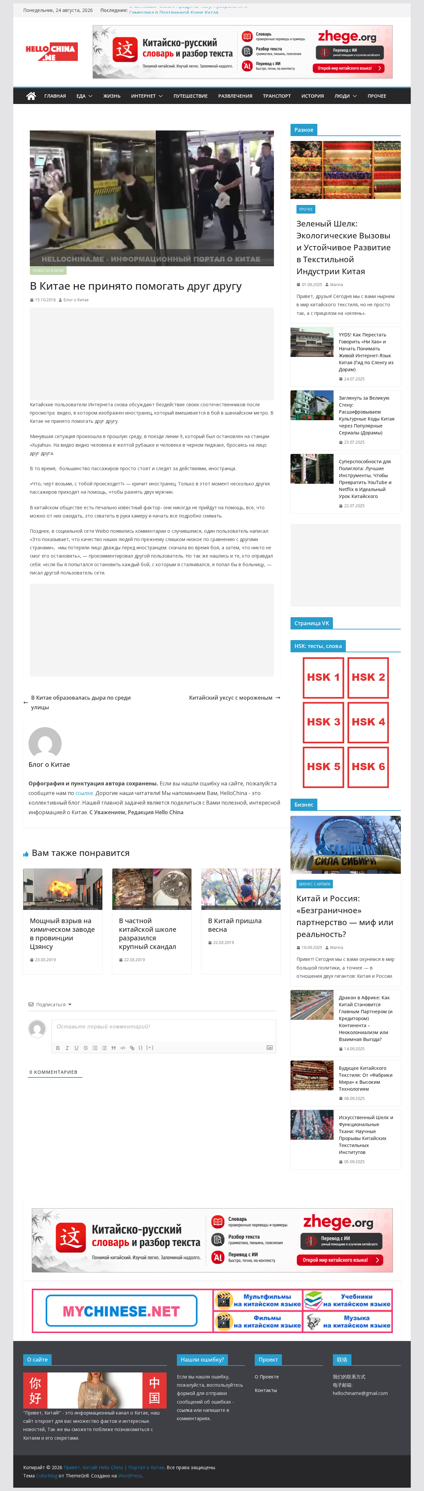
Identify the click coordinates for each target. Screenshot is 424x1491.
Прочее (377, 96)
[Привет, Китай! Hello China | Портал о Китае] (31, 96)
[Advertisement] (152, 354)
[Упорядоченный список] (95, 1048)
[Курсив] (67, 1048)
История (312, 96)
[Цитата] (113, 1048)
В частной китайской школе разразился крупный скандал (147, 933)
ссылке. (85, 793)
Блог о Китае (76, 300)
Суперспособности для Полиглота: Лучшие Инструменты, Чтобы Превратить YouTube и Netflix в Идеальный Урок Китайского (365, 478)
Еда (81, 96)
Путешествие (191, 96)
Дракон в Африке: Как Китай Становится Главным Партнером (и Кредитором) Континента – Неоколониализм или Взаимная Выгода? (366, 1018)
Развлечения (235, 96)
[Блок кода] (123, 1048)
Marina (336, 284)
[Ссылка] (132, 1048)
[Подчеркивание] (76, 1048)
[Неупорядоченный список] (104, 1048)
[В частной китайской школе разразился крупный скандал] (151, 873)
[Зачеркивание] (85, 1048)
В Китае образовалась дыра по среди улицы (81, 702)
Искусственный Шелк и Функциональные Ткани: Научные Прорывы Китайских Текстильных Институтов (366, 1134)
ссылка (184, 1410)
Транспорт (277, 96)
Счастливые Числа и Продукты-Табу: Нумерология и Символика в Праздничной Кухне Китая (188, 13)
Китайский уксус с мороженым (231, 697)
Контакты (266, 1390)
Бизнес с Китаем (314, 884)
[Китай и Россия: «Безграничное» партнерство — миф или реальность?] (346, 845)
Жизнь (112, 96)
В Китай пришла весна (235, 925)
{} (140, 1047)
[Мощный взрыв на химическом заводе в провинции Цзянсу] (62, 873)
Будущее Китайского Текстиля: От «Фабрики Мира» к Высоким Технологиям (366, 1078)
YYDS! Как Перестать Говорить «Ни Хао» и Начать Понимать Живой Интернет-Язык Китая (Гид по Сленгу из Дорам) (366, 352)
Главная (55, 96)
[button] (89, 96)
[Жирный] (58, 1048)
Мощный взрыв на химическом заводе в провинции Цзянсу (62, 933)
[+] (150, 1047)
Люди (342, 96)
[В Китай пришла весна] (241, 873)
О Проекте (267, 1376)
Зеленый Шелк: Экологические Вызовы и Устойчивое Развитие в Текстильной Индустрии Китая (343, 247)
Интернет (143, 96)
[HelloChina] (95, 1376)
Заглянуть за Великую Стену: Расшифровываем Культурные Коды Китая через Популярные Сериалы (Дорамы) (367, 415)
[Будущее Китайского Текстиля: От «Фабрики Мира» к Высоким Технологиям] (312, 1083)
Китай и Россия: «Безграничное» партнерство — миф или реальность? (345, 916)
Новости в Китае (48, 270)
